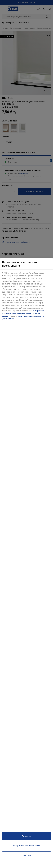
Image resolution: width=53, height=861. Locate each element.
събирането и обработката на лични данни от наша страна (23, 313)
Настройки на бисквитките (26, 845)
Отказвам (26, 855)
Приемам (26, 836)
